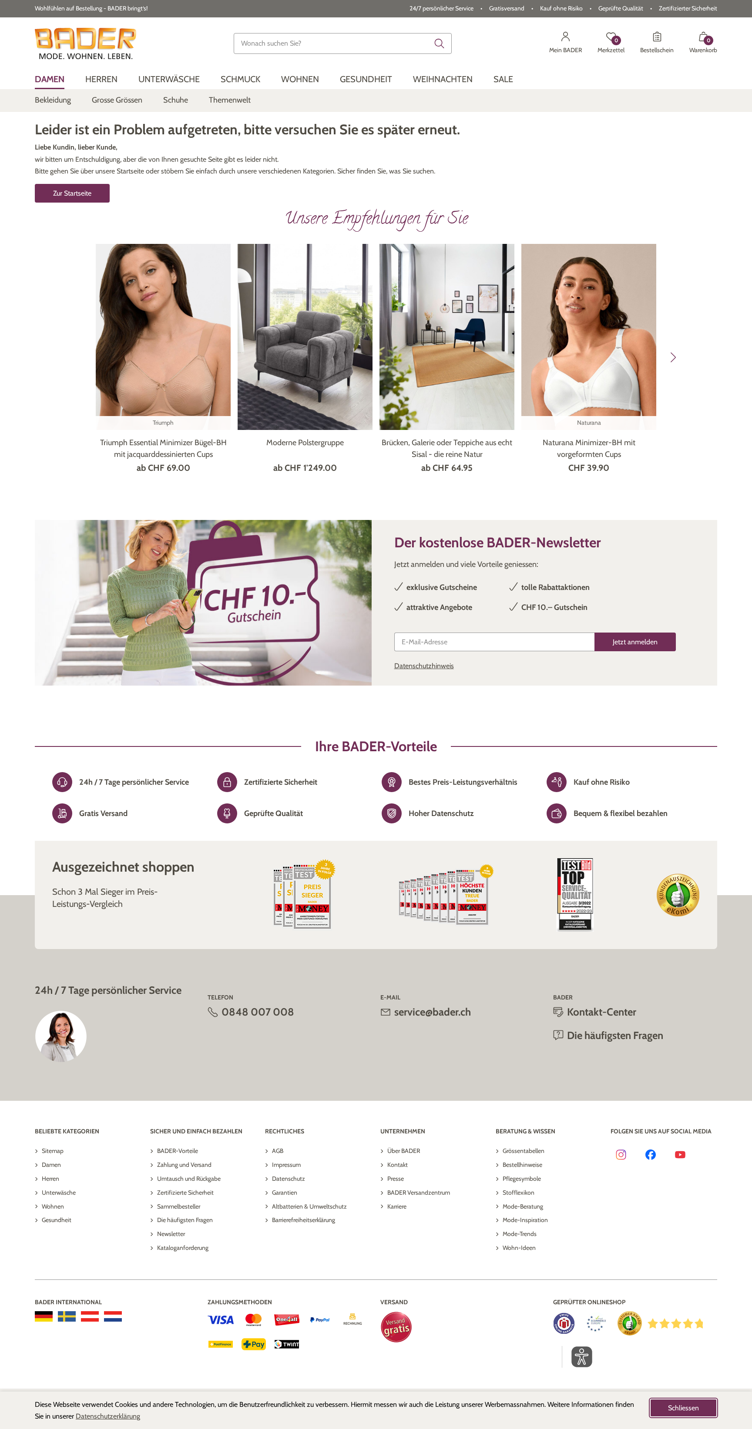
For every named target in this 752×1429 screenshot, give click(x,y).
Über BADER (403, 1151)
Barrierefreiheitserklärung (303, 1220)
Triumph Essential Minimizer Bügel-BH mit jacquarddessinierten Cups (163, 448)
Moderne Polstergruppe (305, 442)
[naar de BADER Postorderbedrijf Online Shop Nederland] (113, 1316)
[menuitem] (49, 79)
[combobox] (343, 43)
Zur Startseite (72, 193)
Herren (50, 1179)
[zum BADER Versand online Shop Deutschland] (44, 1316)
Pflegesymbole (522, 1179)
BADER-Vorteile (177, 1151)
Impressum (286, 1165)
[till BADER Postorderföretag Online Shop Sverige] (67, 1316)
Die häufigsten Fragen (185, 1220)
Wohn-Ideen (519, 1248)
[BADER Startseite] (85, 43)
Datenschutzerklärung (108, 1416)
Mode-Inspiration (525, 1220)
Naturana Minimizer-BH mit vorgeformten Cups (589, 448)
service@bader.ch (432, 1012)
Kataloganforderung (182, 1248)
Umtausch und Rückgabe (189, 1179)
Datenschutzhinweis (424, 666)
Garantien (284, 1192)
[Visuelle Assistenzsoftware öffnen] (577, 1357)
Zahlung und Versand (184, 1165)
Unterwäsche (59, 1192)
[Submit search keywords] (439, 43)
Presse (395, 1179)
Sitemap (53, 1151)
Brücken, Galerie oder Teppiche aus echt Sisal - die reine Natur (447, 448)
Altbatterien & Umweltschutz (309, 1206)
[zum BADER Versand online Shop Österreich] (90, 1316)
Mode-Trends (520, 1234)
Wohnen (53, 1206)
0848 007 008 (258, 1012)
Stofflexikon (518, 1192)
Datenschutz (288, 1179)
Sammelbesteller (178, 1206)
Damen (51, 1165)
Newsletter (171, 1234)
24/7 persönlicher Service (441, 8)
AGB (277, 1151)
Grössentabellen (523, 1151)
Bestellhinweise (522, 1165)
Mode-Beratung (523, 1206)
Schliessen (683, 1408)
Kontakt (397, 1165)
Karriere (396, 1206)
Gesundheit (56, 1220)
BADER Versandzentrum (418, 1192)
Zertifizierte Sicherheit (185, 1192)
